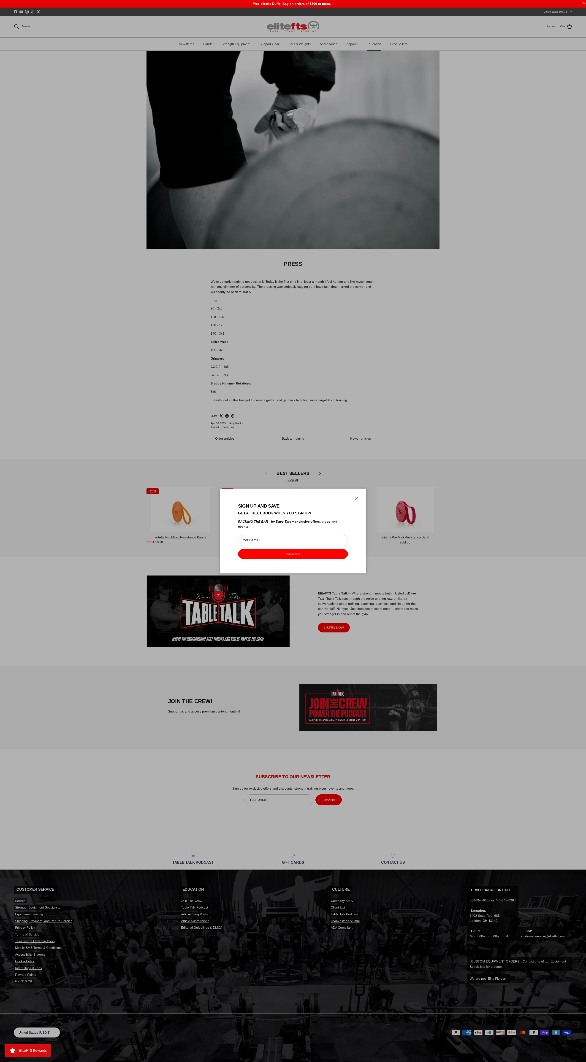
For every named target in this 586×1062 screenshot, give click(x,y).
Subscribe (293, 554)
